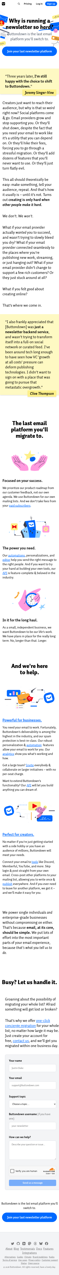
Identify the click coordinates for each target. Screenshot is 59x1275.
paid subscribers (20, 505)
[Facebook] (46, 1243)
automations (16, 555)
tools (35, 861)
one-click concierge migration (27, 1023)
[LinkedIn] (23, 1243)
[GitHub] (18, 1243)
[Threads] (35, 1243)
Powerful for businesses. (22, 720)
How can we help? (20, 1137)
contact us (21, 1041)
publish (7, 883)
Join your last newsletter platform (29, 51)
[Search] (18, 3)
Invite (30, 765)
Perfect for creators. (18, 834)
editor (6, 559)
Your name (15, 1061)
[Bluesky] (40, 1243)
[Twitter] (12, 1243)
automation (34, 745)
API (5, 573)
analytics (8, 753)
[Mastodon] (29, 1243)
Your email (15, 1078)
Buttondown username (30, 1116)
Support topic (17, 1096)
